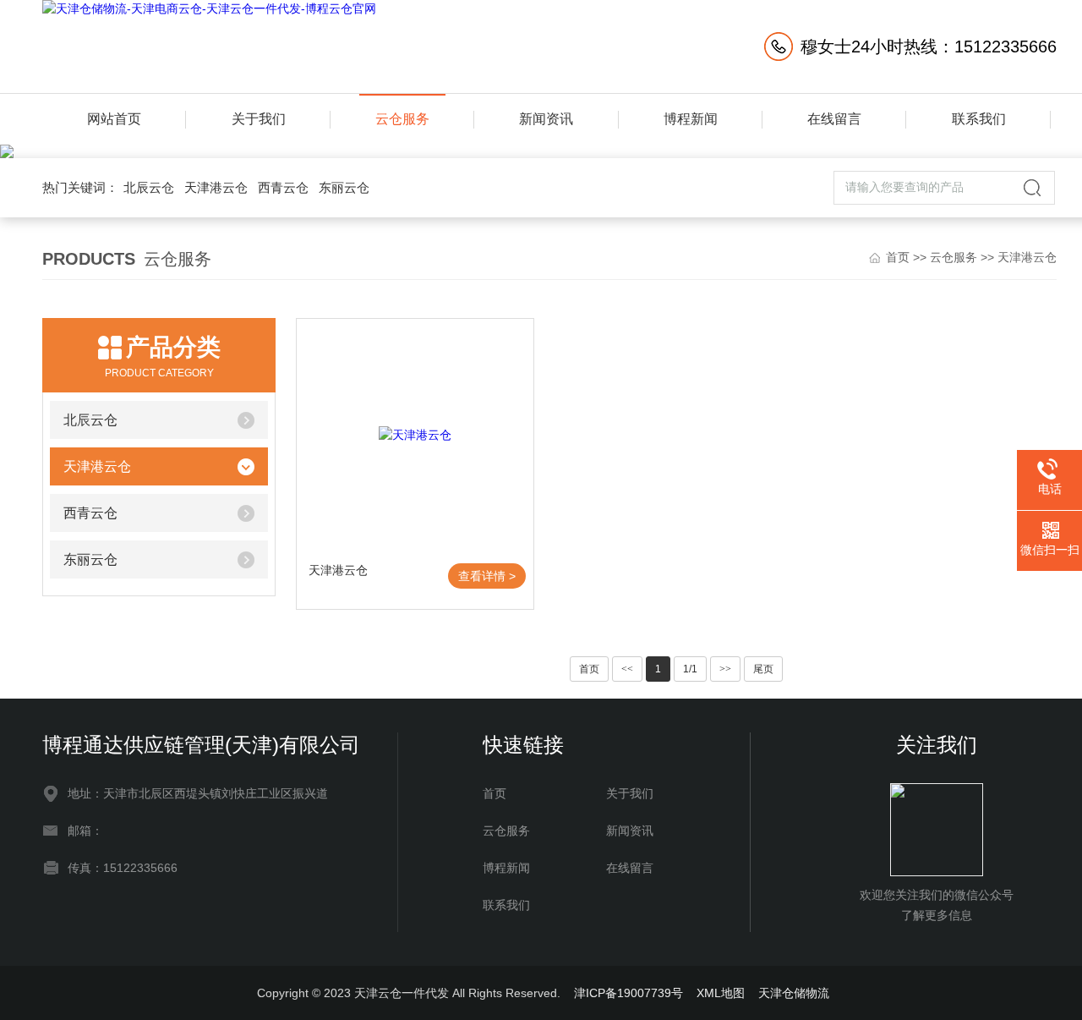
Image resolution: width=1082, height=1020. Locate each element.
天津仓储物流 (793, 993)
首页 (898, 257)
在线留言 (834, 119)
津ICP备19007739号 (628, 993)
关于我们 (259, 119)
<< (627, 669)
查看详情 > (487, 576)
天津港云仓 (216, 187)
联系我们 (979, 119)
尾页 (763, 669)
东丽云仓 (344, 187)
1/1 (690, 669)
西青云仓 (283, 187)
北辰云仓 (148, 187)
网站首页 (114, 119)
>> (725, 669)
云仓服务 (402, 119)
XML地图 (721, 993)
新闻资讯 (546, 119)
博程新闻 (691, 119)
